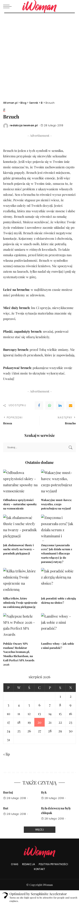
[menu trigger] (8, 6)
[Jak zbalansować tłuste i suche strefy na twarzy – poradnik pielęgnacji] (20, 528)
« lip (6, 754)
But (5, 808)
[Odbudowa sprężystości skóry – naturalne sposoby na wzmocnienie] (20, 483)
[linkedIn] (60, 405)
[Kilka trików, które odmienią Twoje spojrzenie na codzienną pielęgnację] (20, 581)
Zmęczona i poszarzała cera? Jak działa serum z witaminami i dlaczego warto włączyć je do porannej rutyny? (56, 553)
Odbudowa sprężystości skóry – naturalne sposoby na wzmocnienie (20, 504)
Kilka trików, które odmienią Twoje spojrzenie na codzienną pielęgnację (20, 602)
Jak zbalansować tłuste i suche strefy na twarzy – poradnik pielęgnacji (18, 549)
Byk (44, 792)
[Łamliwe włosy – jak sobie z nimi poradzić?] (58, 626)
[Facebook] (39, 405)
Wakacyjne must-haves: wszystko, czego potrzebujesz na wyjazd (56, 504)
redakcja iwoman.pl (24, 125)
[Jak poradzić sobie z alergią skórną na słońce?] (58, 581)
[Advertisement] (39, 54)
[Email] (70, 405)
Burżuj (8, 792)
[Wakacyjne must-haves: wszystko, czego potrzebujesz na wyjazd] (58, 483)
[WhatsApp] (49, 405)
